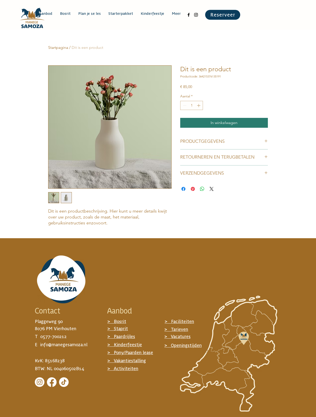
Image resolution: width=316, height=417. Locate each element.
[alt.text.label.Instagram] (196, 14)
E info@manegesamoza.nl (61, 344)
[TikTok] (64, 382)
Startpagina (58, 47)
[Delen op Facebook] (183, 189)
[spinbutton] (191, 105)
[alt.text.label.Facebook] (188, 14)
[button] (45, 13)
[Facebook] (52, 382)
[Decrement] (184, 105)
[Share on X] (212, 189)
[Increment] (199, 105)
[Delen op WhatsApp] (202, 189)
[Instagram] (39, 382)
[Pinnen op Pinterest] (193, 189)
